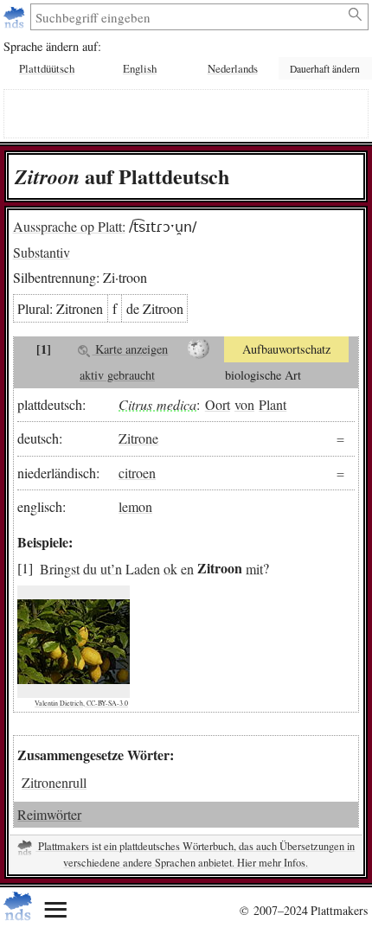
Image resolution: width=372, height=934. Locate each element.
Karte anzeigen (130, 349)
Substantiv (41, 252)
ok (170, 568)
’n (116, 568)
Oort (217, 404)
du (90, 568)
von (244, 404)
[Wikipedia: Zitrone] (198, 349)
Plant (272, 404)
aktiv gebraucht (117, 375)
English (140, 68)
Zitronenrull (54, 782)
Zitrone (138, 438)
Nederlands (233, 68)
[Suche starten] (356, 14)
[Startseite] (16, 16)
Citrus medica (157, 404)
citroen (137, 473)
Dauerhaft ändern (325, 68)
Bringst (60, 568)
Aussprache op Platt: (69, 226)
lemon (135, 506)
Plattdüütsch (46, 68)
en (187, 568)
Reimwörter (49, 814)
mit (254, 568)
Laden (142, 568)
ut (105, 568)
